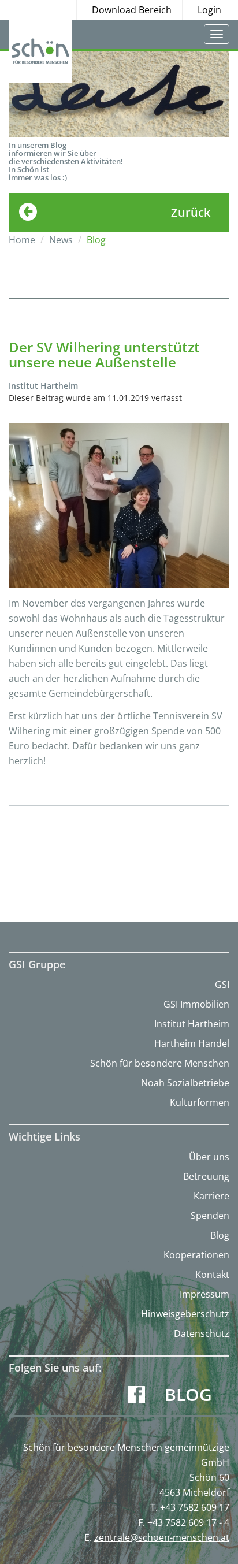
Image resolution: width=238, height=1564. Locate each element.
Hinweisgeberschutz (185, 1313)
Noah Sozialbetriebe (185, 1082)
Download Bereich (132, 9)
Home (22, 239)
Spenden (210, 1215)
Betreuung (206, 1176)
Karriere (211, 1196)
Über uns (209, 1156)
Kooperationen (196, 1255)
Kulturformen (199, 1102)
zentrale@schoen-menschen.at (161, 1537)
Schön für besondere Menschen (159, 1063)
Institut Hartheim (191, 1023)
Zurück (190, 212)
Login (209, 9)
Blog (219, 1235)
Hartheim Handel (191, 1043)
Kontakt (212, 1274)
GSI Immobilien (196, 1004)
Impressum (204, 1294)
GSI (222, 984)
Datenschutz (201, 1333)
